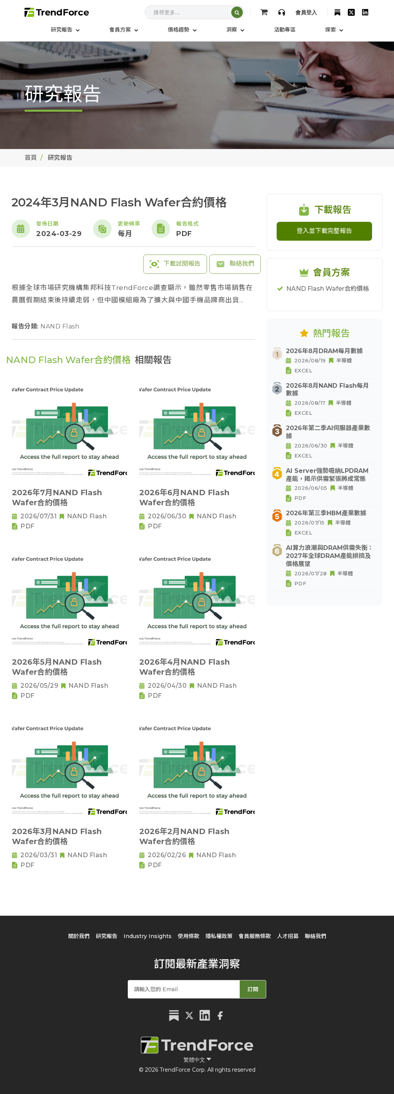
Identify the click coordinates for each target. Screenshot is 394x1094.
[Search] (237, 12)
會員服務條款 (255, 936)
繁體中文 (195, 1059)
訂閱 (252, 989)
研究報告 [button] (62, 29)
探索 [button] (331, 29)
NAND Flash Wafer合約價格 (327, 288)
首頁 (31, 157)
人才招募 (288, 936)
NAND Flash (59, 326)
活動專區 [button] (285, 29)
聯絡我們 (241, 263)
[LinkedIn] (365, 12)
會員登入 (306, 12)
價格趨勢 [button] (179, 29)
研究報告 (106, 936)
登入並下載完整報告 (324, 231)
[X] (351, 12)
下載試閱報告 (181, 263)
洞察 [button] (232, 29)
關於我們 (79, 936)
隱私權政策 (218, 936)
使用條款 (188, 936)
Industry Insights (148, 936)
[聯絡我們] (281, 12)
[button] (123, 29)
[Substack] (337, 12)
